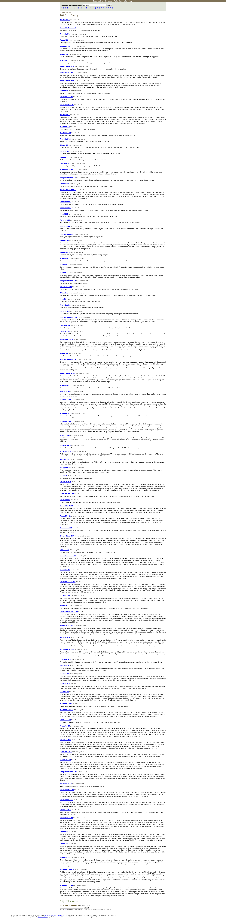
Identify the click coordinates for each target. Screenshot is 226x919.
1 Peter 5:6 (64, 353)
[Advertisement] (208, 16)
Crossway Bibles (42, 917)
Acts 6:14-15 (64, 665)
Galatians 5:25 (65, 163)
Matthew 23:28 (66, 704)
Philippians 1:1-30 (67, 649)
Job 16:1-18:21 (65, 596)
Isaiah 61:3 (64, 272)
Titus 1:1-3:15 (65, 637)
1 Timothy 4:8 (65, 293)
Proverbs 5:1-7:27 (66, 800)
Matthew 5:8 (65, 127)
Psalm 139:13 (65, 184)
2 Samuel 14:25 (66, 413)
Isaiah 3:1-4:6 (65, 570)
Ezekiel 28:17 (65, 391)
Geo (108, 1)
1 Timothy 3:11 (65, 385)
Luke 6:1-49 (64, 692)
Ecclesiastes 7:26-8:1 (67, 582)
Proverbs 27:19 (65, 305)
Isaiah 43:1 (64, 264)
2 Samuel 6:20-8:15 (67, 869)
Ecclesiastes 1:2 (66, 784)
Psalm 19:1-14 (65, 857)
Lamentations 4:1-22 (68, 556)
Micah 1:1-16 (65, 726)
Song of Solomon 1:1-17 (69, 772)
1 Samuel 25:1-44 (66, 885)
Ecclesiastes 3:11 (66, 97)
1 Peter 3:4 (64, 54)
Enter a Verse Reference (75, 905)
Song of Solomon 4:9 (68, 178)
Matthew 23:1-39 (66, 710)
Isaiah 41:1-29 (65, 399)
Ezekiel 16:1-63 (65, 740)
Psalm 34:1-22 (65, 516)
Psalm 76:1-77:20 (66, 506)
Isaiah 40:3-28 (65, 760)
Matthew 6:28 (65, 133)
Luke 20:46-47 (65, 684)
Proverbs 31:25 (65, 139)
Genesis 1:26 (65, 331)
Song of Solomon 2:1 (68, 281)
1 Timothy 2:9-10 (66, 169)
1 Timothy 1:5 (65, 258)
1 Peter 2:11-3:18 (66, 625)
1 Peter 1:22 (64, 606)
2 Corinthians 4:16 (67, 66)
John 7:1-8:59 (65, 674)
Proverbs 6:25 (65, 500)
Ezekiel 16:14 (65, 226)
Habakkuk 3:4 (65, 720)
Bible (66, 909)
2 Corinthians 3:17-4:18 (69, 612)
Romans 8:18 (65, 311)
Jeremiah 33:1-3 (66, 752)
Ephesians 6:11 (65, 202)
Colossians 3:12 (66, 287)
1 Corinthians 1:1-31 (67, 373)
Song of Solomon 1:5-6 (68, 317)
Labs (125, 1)
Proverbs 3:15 (65, 60)
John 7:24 (63, 299)
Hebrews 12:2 (65, 459)
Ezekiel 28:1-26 (65, 482)
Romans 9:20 (65, 220)
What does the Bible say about (72, 5)
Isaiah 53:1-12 (65, 421)
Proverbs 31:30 (65, 34)
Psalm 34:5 (64, 90)
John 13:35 (64, 214)
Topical (118, 1)
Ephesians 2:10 (65, 208)
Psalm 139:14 (65, 40)
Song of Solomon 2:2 (68, 234)
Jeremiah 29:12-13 (67, 494)
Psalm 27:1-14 (65, 844)
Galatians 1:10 (65, 659)
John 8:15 (63, 476)
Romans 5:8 (64, 550)
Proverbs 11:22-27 (67, 790)
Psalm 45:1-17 (65, 832)
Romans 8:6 (64, 151)
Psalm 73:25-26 (65, 810)
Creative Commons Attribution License (56, 915)
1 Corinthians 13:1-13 (68, 190)
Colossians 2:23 (66, 528)
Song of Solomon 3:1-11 (69, 359)
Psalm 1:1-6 (64, 240)
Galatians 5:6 (65, 325)
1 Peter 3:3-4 (65, 20)
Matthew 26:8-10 (66, 451)
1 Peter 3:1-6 (65, 115)
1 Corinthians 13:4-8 (67, 81)
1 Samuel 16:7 (65, 46)
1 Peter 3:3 (64, 145)
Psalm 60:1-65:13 (66, 818)
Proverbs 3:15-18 (66, 72)
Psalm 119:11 (65, 252)
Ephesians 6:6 (65, 445)
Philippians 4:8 (65, 467)
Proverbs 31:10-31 (67, 105)
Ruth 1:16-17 (65, 435)
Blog (130, 1)
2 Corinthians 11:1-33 (68, 536)
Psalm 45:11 (64, 157)
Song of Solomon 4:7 (68, 28)
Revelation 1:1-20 (66, 339)
